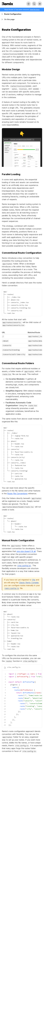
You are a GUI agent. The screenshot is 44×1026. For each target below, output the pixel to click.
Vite (33, 580)
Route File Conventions (17, 493)
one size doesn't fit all (26, 551)
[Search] (34, 3)
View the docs (35, 9)
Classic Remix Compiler (29, 582)
